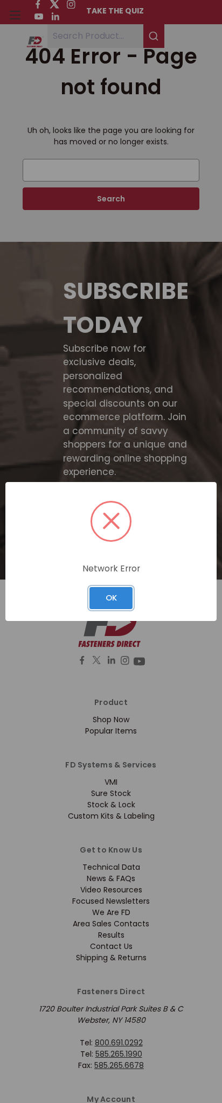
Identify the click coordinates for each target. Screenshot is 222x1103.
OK (111, 597)
